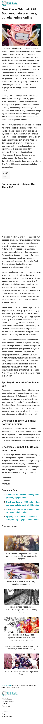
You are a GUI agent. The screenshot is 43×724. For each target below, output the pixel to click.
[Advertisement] (21, 211)
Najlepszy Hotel (7, 716)
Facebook (5, 712)
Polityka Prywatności (8, 701)
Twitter (4, 714)
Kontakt (4, 704)
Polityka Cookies (7, 699)
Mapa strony (6, 706)
